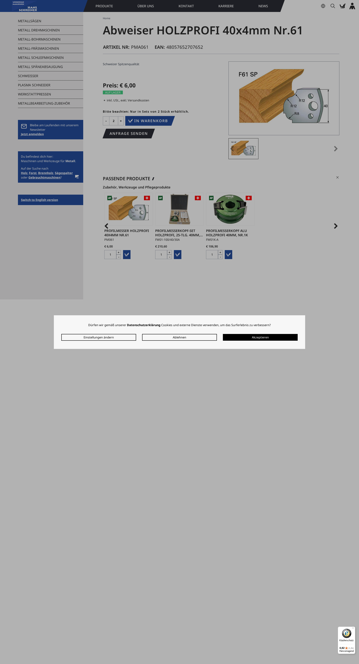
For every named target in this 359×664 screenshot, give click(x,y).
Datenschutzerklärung (143, 325)
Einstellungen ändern (99, 337)
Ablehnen (179, 337)
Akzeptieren (260, 337)
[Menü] (353, 629)
